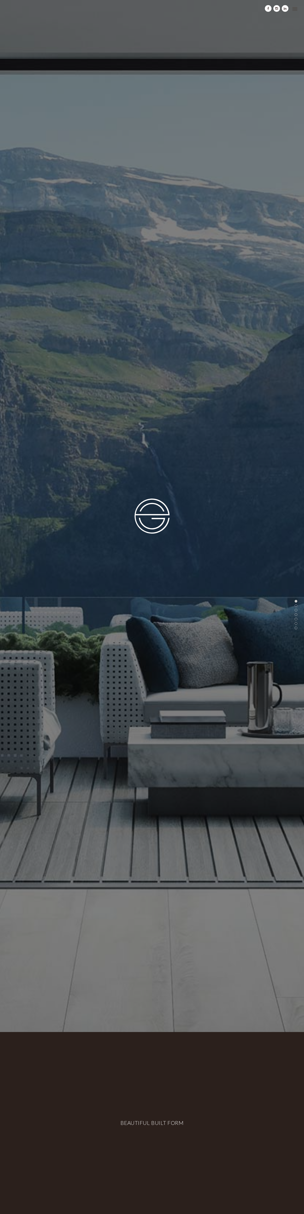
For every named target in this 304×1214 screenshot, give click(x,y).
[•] (296, 601)
